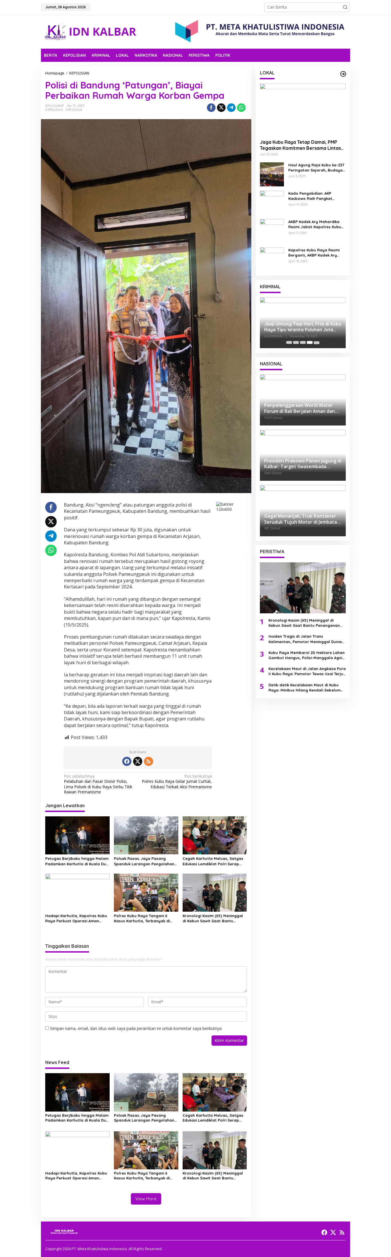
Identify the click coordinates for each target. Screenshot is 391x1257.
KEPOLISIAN (54, 110)
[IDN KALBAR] (91, 31)
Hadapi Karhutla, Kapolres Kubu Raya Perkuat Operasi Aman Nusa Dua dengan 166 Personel (76, 918)
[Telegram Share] (231, 107)
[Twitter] (137, 761)
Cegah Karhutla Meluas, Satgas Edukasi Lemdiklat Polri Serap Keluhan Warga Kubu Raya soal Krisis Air (213, 861)
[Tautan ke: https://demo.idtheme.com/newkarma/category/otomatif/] (343, 73)
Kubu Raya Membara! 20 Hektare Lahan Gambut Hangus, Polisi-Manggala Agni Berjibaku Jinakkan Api (306, 655)
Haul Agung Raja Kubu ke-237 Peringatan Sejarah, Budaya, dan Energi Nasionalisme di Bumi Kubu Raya (316, 167)
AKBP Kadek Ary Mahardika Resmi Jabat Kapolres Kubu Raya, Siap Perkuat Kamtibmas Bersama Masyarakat (314, 224)
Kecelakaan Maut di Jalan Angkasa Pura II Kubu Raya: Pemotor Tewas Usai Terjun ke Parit (307, 671)
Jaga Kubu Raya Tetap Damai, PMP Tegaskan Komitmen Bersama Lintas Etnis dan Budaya (300, 145)
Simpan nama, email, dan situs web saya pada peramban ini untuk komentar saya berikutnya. (136, 1028)
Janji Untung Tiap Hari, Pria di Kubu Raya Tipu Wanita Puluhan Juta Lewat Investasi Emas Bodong (302, 327)
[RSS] (148, 761)
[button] (345, 7)
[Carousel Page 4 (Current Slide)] (310, 342)
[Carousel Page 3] (303, 342)
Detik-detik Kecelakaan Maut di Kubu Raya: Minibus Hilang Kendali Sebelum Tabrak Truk (304, 687)
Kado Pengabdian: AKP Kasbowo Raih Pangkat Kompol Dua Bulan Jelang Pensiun (313, 196)
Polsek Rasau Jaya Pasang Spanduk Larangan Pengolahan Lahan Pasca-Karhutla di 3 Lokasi (146, 861)
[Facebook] (126, 761)
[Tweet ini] (221, 107)
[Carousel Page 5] (316, 342)
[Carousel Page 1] (289, 342)
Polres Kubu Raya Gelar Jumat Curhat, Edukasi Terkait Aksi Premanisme (177, 781)
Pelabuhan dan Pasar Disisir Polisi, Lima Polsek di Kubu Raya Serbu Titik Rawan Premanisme (98, 784)
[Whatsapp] (241, 107)
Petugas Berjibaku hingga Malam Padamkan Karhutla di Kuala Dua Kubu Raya (76, 861)
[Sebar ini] (211, 107)
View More (146, 1198)
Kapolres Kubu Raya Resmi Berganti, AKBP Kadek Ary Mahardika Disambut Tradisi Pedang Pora (314, 252)
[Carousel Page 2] (296, 342)
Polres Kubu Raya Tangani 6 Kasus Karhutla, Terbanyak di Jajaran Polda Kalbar (142, 918)
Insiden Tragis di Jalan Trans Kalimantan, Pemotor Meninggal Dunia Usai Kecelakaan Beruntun (305, 639)
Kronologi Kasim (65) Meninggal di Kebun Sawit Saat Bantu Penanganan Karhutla (213, 918)
